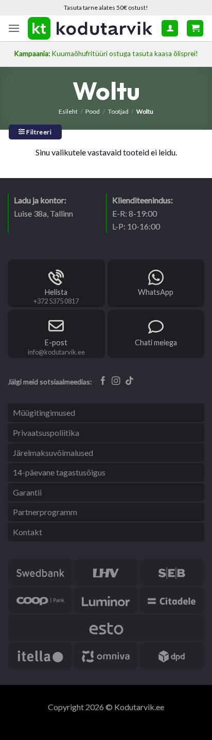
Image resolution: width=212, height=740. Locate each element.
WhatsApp (155, 292)
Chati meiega (156, 342)
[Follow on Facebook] (103, 381)
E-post (56, 342)
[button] (14, 28)
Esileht (68, 111)
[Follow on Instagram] (116, 381)
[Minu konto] (170, 28)
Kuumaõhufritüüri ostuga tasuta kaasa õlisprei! (106, 53)
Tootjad (118, 111)
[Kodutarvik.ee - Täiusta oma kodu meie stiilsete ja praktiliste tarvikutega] (90, 28)
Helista (56, 292)
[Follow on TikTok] (129, 381)
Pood (92, 111)
